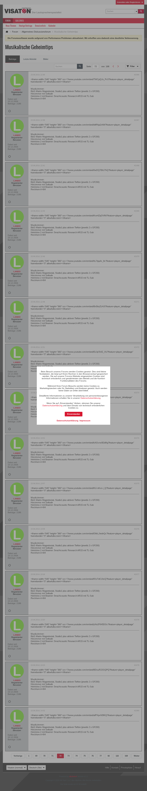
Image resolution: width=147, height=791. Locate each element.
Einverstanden (73, 414)
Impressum (85, 420)
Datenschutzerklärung (90, 398)
